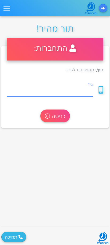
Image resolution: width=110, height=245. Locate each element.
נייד (90, 84)
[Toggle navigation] (7, 8)
